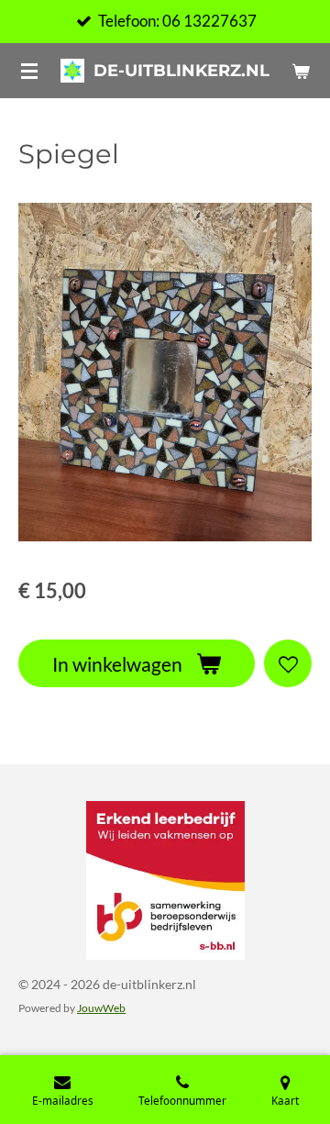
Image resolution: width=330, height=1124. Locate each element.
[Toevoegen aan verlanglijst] (288, 663)
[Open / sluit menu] (29, 70)
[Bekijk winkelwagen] (300, 70)
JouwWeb (101, 1007)
